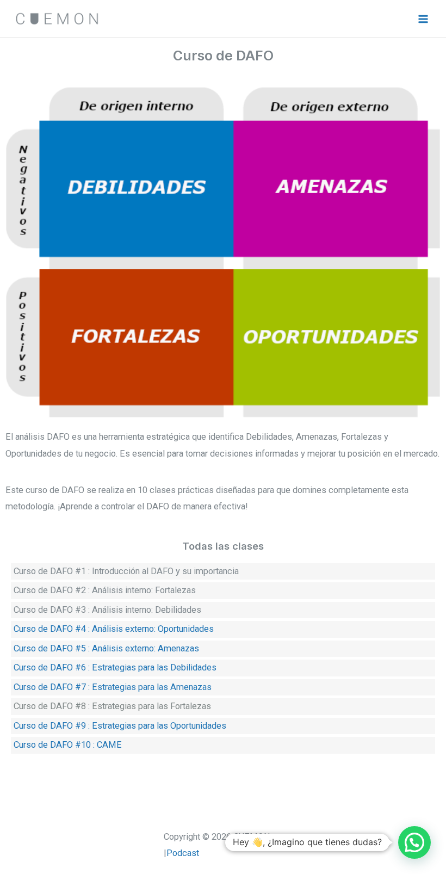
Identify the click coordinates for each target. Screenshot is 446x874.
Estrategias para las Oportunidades (159, 726)
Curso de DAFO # (47, 706)
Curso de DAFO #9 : (52, 726)
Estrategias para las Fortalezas (150, 706)
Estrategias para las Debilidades (154, 667)
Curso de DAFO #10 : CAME (68, 745)
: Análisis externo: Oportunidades (151, 629)
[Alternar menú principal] (423, 19)
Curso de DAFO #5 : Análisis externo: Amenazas (106, 648)
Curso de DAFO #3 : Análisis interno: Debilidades (107, 610)
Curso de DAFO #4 (50, 629)
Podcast (182, 853)
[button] (414, 842)
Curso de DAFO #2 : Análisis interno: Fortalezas (105, 590)
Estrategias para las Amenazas (152, 687)
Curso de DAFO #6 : (52, 667)
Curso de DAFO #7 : (52, 687)
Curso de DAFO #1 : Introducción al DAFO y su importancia (126, 571)
